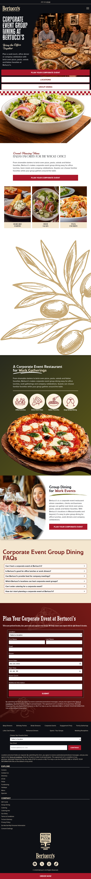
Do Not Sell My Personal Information (13, 825)
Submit (45, 693)
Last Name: (50, 639)
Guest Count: (13, 675)
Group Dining (45, 86)
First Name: (13, 639)
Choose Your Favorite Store (19, 735)
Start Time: (12, 668)
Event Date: (13, 660)
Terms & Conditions (16, 757)
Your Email (13, 743)
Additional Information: (17, 682)
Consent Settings (7, 828)
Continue (75, 747)
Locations (45, 79)
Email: (11, 646)
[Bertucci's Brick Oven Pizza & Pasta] (11, 8)
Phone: (11, 653)
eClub (48, 2)
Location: (12, 632)
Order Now (45, 876)
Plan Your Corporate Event (45, 72)
